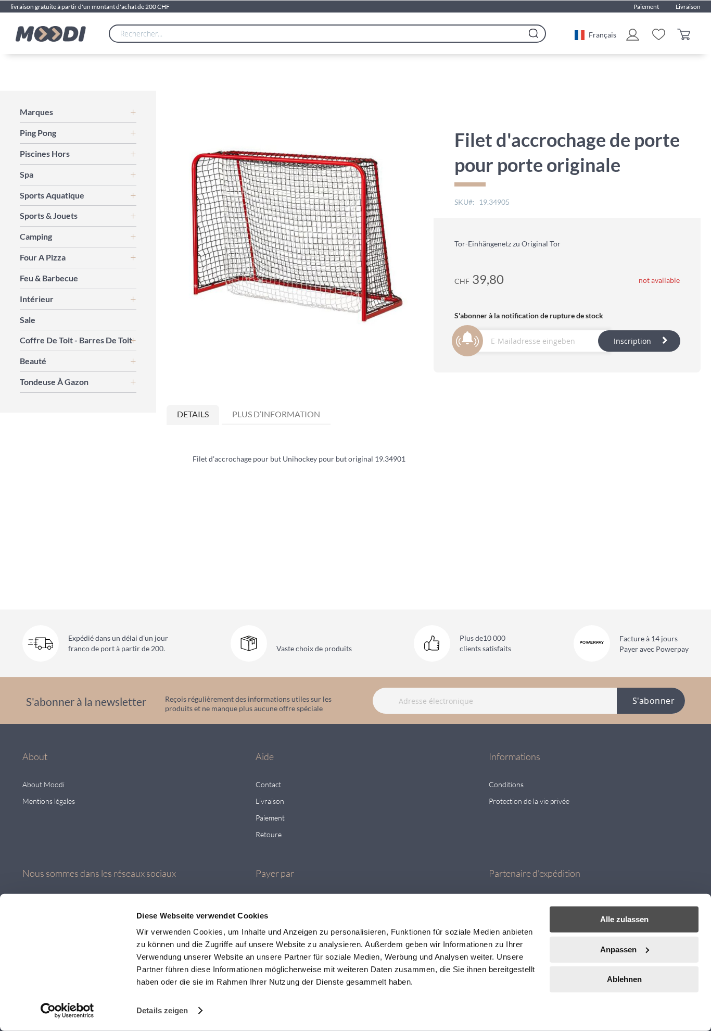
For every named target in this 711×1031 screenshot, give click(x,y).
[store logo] (51, 34)
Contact (268, 784)
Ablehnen (624, 979)
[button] (595, 34)
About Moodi (43, 784)
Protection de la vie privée (529, 801)
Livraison (688, 6)
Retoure (269, 834)
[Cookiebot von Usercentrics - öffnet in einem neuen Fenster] (67, 1010)
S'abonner (653, 700)
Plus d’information (276, 414)
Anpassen (618, 949)
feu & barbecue (49, 278)
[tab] (193, 415)
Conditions (506, 784)
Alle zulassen (624, 919)
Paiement (646, 6)
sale (27, 320)
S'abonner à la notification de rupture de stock (528, 315)
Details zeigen (162, 1010)
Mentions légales (48, 801)
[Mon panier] (686, 33)
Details (193, 414)
